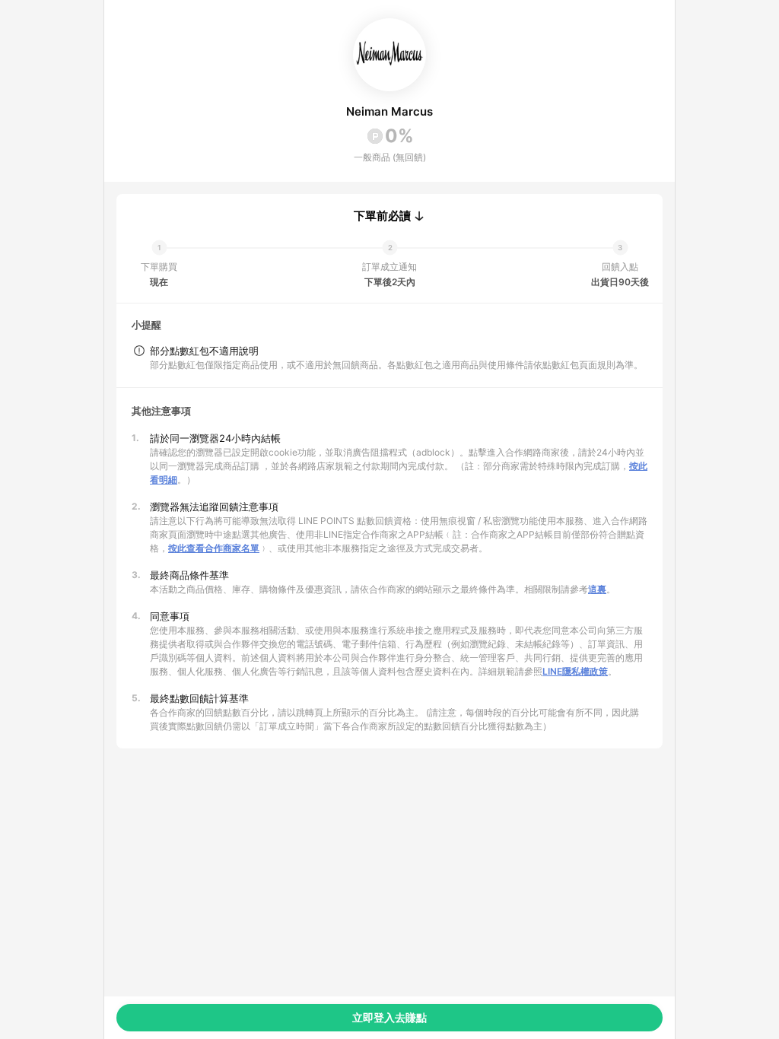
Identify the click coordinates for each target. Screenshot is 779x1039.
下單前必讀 (382, 216)
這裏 (597, 589)
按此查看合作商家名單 (213, 548)
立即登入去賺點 (389, 1017)
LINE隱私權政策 (575, 671)
